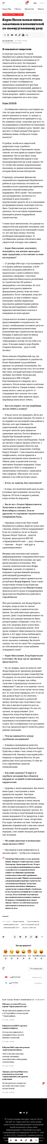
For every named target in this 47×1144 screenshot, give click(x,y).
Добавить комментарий (12, 43)
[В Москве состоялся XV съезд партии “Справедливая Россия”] (39, 1010)
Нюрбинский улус (11, 928)
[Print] (23, 35)
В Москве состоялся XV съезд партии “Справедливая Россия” (14, 1005)
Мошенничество (11, 925)
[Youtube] (23, 977)
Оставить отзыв (37, 969)
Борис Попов (18, 922)
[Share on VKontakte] (12, 35)
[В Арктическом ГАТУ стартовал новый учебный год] (39, 1032)
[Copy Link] (19, 35)
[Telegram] (23, 983)
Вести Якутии (7, 41)
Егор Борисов (33, 922)
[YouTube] (20, 1112)
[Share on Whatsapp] (8, 35)
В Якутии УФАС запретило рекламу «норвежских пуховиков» (16, 1048)
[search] (30, 3)
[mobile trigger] (4, 3)
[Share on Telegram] (15, 35)
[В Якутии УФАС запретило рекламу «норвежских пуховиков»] (39, 1053)
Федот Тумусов (29, 928)
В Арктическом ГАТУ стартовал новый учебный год (14, 1027)
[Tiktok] (26, 1112)
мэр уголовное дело (30, 925)
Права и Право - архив (13, 14)
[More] (27, 35)
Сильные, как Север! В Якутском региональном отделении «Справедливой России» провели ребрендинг (15, 1075)
